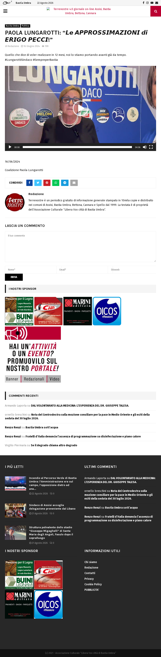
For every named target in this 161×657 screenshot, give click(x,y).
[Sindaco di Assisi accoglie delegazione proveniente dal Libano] (15, 510)
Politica (25, 26)
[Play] (10, 147)
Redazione (13, 46)
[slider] (77, 147)
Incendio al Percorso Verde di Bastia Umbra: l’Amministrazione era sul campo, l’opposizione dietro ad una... (53, 483)
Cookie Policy (93, 584)
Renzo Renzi (13, 427)
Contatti (89, 573)
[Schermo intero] (151, 147)
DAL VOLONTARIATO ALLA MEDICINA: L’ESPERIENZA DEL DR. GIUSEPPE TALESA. (80, 405)
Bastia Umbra (12, 26)
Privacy (89, 579)
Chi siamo (90, 562)
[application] (80, 108)
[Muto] (145, 147)
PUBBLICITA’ (91, 590)
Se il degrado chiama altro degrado (54, 445)
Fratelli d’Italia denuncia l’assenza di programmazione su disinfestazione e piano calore (83, 436)
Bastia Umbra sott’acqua (42, 427)
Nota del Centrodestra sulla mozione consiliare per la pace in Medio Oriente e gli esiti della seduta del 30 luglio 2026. (118, 494)
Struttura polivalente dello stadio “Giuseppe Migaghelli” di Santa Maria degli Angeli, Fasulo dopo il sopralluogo (51, 533)
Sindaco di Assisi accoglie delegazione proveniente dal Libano (52, 506)
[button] (80, 108)
